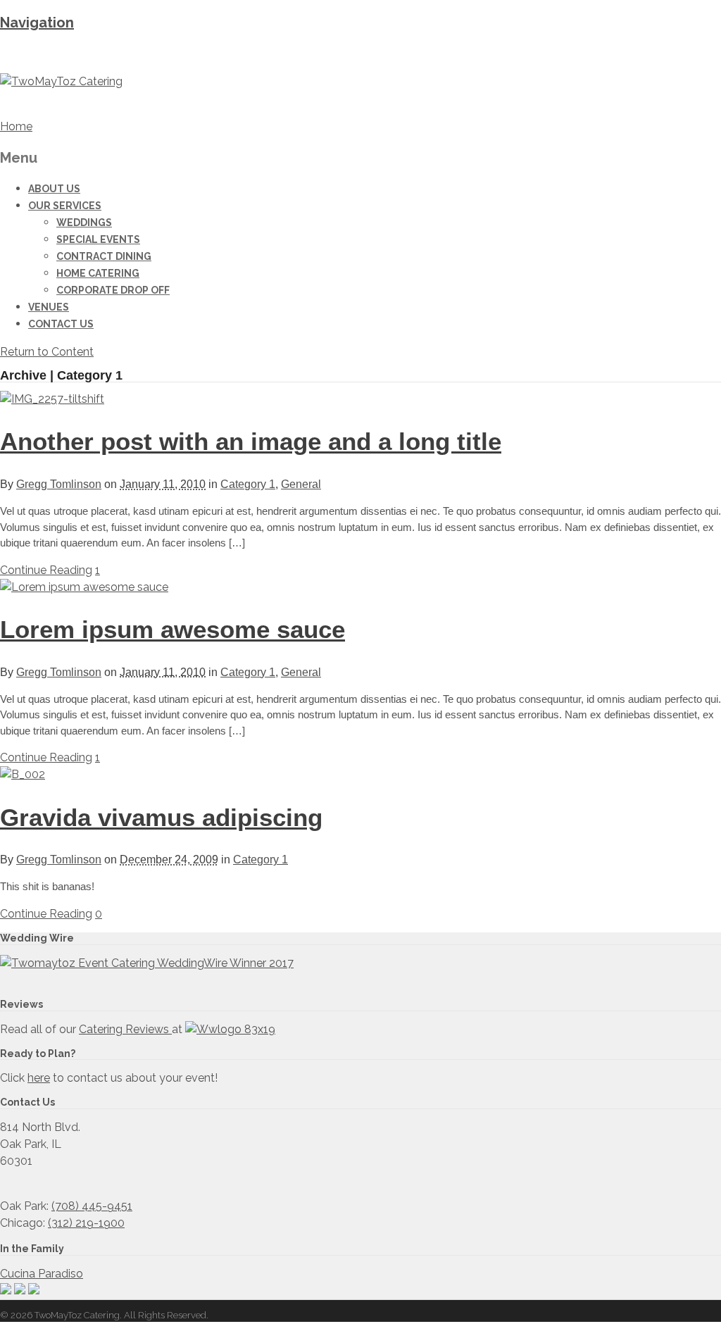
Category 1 (247, 484)
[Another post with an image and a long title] (52, 399)
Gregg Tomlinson (58, 484)
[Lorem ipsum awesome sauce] (84, 587)
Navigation (37, 22)
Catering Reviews (125, 1029)
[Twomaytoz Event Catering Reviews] (147, 963)
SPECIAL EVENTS (98, 239)
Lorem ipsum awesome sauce (172, 629)
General (301, 484)
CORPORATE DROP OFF (113, 290)
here (38, 1078)
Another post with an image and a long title (250, 441)
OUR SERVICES (64, 205)
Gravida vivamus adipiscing (161, 817)
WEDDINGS (84, 222)
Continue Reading (46, 570)
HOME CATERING (97, 273)
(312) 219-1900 (86, 1223)
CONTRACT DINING (103, 256)
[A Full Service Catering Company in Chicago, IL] (61, 81)
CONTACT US (61, 324)
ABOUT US (54, 188)
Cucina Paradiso (41, 1273)
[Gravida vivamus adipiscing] (22, 774)
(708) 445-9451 (91, 1206)
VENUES (48, 307)
